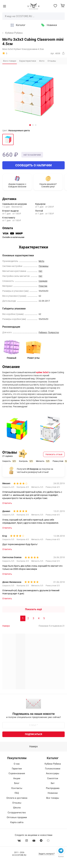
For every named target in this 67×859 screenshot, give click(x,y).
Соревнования (17, 773)
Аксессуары (52, 773)
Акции (16, 778)
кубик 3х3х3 (42, 372)
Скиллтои (52, 778)
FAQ (17, 793)
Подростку (53, 332)
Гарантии (17, 768)
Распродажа (52, 788)
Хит (53, 783)
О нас (17, 763)
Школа (17, 807)
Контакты (16, 788)
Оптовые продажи (17, 817)
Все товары (52, 798)
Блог (16, 783)
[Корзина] (62, 5)
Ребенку (43, 332)
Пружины (43, 266)
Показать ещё (33, 609)
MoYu (41, 261)
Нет (40, 271)
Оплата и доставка (16, 798)
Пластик (43, 286)
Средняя (43, 281)
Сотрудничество (17, 812)
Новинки (52, 25)
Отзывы (16, 802)
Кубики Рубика (14, 33)
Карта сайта (16, 822)
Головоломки (52, 768)
